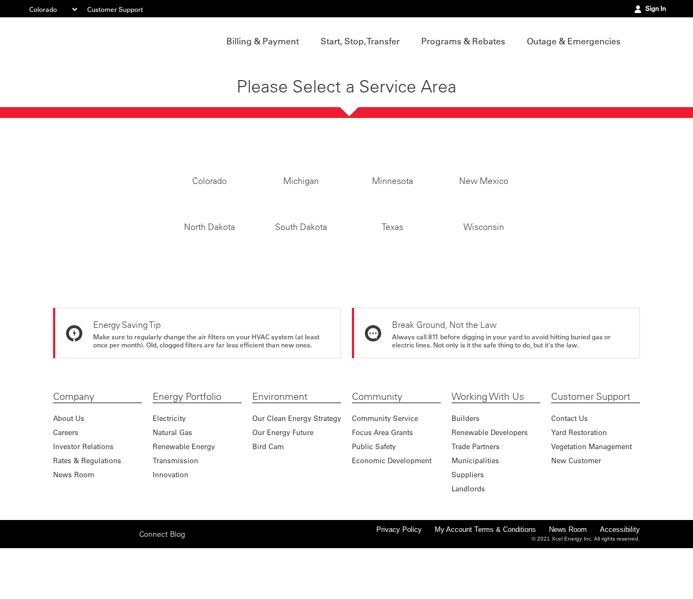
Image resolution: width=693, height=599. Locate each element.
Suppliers (468, 525)
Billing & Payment (262, 41)
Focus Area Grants (382, 483)
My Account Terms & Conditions (485, 580)
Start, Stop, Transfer (360, 41)
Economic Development (392, 511)
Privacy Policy (399, 580)
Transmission (175, 511)
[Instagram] (94, 584)
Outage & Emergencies (573, 41)
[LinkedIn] (111, 584)
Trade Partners (476, 497)
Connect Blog (162, 585)
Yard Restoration (579, 483)
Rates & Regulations (87, 511)
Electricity (169, 468)
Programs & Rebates (463, 41)
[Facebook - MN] (60, 584)
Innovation (170, 525)
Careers (66, 483)
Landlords (468, 539)
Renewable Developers (490, 483)
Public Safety (374, 497)
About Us (68, 468)
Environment (280, 447)
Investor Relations (83, 497)
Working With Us (488, 447)
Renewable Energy (184, 497)
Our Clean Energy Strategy (296, 468)
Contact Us (569, 468)
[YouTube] (127, 584)
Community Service (385, 468)
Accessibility (620, 580)
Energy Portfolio (187, 447)
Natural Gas (172, 483)
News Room (73, 525)
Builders (466, 468)
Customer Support (115, 9)
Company (73, 447)
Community (377, 447)
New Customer (576, 511)
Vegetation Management (591, 497)
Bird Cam (268, 497)
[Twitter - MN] (77, 584)
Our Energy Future (282, 483)
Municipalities (475, 511)
